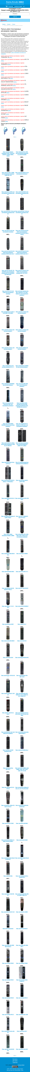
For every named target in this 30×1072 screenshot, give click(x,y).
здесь (10, 57)
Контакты (15, 1059)
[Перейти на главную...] (15, 2)
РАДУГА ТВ (23, 52)
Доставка (15, 1060)
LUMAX (12, 52)
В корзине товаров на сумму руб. (17, 6)
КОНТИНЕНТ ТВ (17, 52)
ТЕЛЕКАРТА (3, 53)
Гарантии (15, 1062)
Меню (5, 20)
